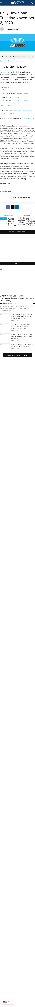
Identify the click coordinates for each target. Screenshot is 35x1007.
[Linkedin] (17, 207)
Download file (5, 61)
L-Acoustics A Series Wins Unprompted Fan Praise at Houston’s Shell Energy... (17, 298)
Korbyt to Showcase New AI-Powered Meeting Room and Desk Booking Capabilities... (22, 336)
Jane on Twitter (22, 94)
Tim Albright (8, 87)
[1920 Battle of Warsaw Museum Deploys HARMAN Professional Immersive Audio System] (5, 326)
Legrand (16, 97)
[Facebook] (8, 207)
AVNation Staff (3, 303)
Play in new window (17, 61)
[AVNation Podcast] (6, 198)
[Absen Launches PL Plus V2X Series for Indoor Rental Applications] (5, 346)
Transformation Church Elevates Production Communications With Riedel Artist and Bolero (21, 316)
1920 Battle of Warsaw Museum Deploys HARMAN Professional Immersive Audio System (21, 326)
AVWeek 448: (4, 72)
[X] (12, 207)
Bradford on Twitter (21, 100)
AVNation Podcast (13, 29)
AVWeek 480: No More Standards (12, 222)
